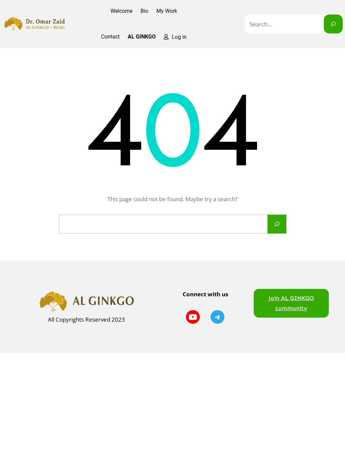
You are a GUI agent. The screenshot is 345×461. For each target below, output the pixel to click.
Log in (179, 37)
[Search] (333, 24)
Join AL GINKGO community (291, 303)
